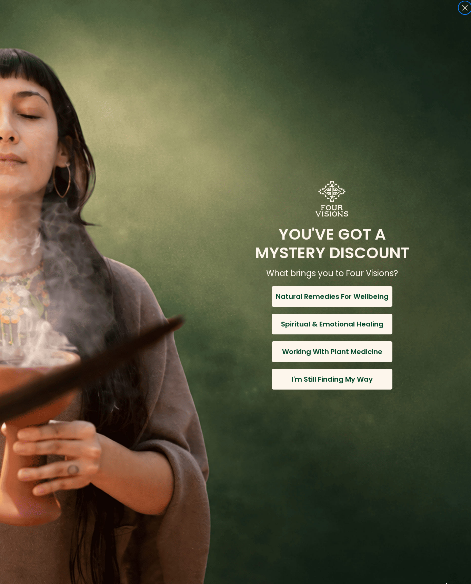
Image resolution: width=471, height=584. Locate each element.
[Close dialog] (465, 8)
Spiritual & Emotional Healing (332, 324)
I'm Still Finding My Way (332, 379)
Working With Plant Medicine (332, 351)
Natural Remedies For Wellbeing (332, 296)
